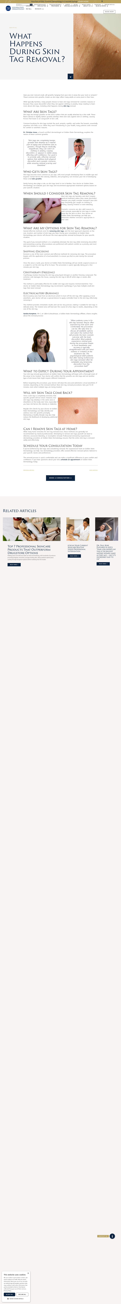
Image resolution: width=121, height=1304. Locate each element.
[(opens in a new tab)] (106, 529)
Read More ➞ (14, 564)
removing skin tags (56, 231)
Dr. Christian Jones (30, 132)
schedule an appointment (70, 460)
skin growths (37, 179)
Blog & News (101, 6)
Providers (55, 6)
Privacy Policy (7, 1291)
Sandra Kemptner (29, 314)
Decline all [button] (22, 1294)
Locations (30, 6)
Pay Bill (29, 9)
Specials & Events (71, 6)
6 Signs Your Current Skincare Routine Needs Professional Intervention (78, 548)
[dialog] (16, 1286)
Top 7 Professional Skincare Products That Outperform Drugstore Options (29, 549)
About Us (87, 6)
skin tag (66, 106)
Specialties (42, 6)
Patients (38, 9)
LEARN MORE (79, 1)
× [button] (28, 1273)
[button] (112, 1236)
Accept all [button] (9, 1294)
